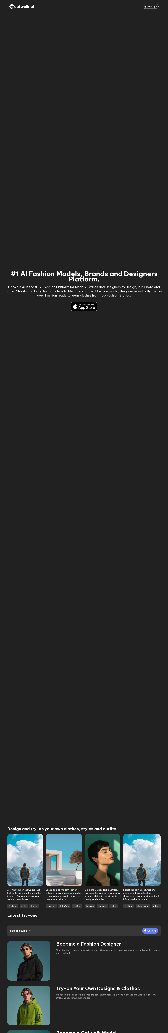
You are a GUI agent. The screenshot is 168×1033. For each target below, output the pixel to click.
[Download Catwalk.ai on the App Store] (84, 306)
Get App (152, 6)
